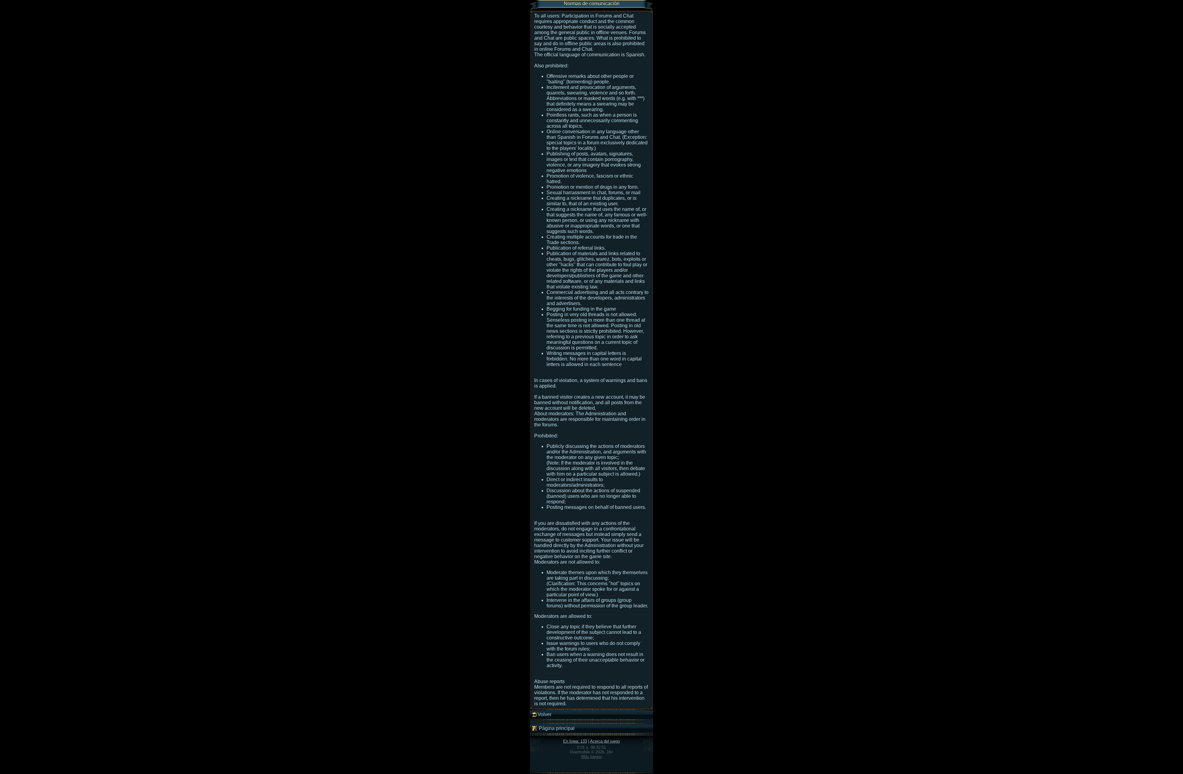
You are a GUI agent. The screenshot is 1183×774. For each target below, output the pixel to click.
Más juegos (591, 756)
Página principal (556, 728)
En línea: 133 (575, 741)
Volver (544, 714)
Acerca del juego (605, 741)
